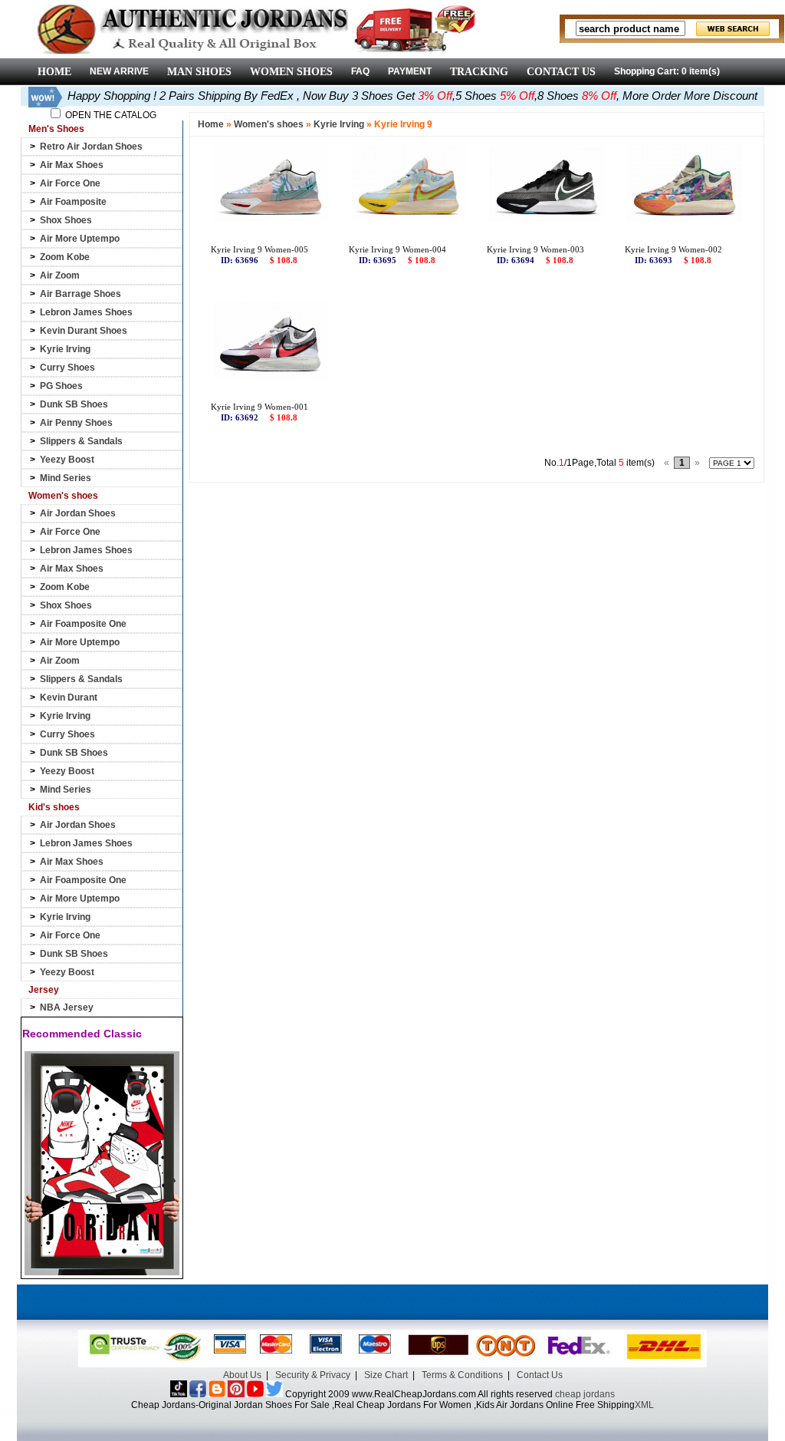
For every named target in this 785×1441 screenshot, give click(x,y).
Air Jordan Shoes (78, 513)
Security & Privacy (312, 1375)
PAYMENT (410, 71)
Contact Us (540, 1375)
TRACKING (479, 71)
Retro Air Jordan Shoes (91, 146)
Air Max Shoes (71, 165)
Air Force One (70, 183)
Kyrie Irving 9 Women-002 (673, 249)
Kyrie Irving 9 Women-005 (259, 249)
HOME (54, 71)
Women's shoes (269, 124)
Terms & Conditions (462, 1375)
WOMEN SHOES (291, 71)
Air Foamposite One (83, 623)
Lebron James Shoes (86, 312)
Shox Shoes (66, 220)
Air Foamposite (73, 201)
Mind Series (65, 478)
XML (644, 1405)
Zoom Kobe (65, 257)
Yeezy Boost (67, 459)
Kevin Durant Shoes (83, 330)
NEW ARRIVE (119, 71)
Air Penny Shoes (76, 422)
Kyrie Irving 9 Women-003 (535, 249)
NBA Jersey (67, 1007)
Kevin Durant (68, 697)
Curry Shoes (67, 367)
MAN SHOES (199, 71)
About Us (242, 1375)
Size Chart (386, 1375)
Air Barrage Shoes (80, 294)
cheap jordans (585, 1394)
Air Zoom (60, 275)
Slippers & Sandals (81, 441)
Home (211, 124)
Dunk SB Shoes (74, 404)
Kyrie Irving (65, 349)
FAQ (360, 71)
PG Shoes (61, 386)
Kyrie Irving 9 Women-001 (259, 406)
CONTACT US (561, 71)
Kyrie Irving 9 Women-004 (397, 249)
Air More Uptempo (80, 238)
